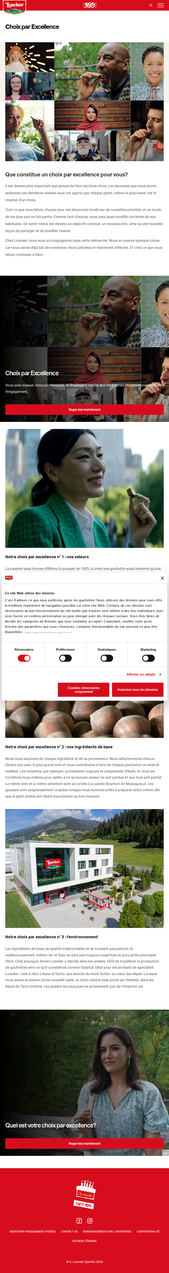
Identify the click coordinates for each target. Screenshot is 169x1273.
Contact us (69, 1231)
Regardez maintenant (85, 409)
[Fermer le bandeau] (162, 578)
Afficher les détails (141, 674)
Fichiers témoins (84, 1241)
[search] (151, 5)
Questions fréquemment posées (32, 1231)
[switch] (65, 658)
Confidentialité (148, 1231)
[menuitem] (79, 1222)
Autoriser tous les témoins (137, 690)
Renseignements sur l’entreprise (107, 1231)
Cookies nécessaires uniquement (83, 689)
